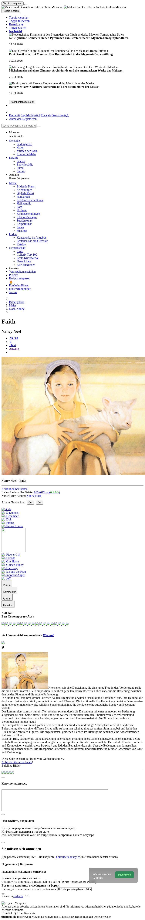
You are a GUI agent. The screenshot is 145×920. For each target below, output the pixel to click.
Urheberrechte (102, 916)
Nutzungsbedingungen (45, 916)
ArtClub (19, 176)
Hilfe (5, 913)
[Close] (38, 126)
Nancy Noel (33, 495)
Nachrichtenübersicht (22, 101)
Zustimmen (124, 874)
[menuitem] (66, 115)
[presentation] (76, 352)
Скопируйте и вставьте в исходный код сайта (31, 881)
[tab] (13, 338)
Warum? (48, 635)
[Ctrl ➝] (11, 554)
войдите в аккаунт (68, 857)
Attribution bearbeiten (15, 489)
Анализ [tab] (14, 348)
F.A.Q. (12, 913)
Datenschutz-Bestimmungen (76, 916)
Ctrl (30, 502)
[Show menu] (25, 4)
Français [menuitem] (46, 115)
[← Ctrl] (12, 526)
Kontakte (29, 913)
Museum (16, 134)
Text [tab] (13, 345)
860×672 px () (47, 492)
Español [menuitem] (35, 115)
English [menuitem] (25, 115)
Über (20, 913)
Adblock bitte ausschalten (17, 762)
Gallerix (18, 896)
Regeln (27, 916)
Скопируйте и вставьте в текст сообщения (29, 889)
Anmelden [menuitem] (15, 119)
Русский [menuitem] (14, 115)
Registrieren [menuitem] (29, 119)
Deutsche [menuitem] (57, 115)
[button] (19, 17)
